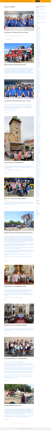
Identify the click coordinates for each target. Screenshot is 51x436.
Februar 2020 (37, 109)
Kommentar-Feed (38, 213)
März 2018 (37, 133)
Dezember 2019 (38, 111)
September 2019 (38, 114)
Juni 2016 (37, 155)
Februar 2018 (37, 134)
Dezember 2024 (38, 49)
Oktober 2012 (37, 194)
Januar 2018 (37, 135)
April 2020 (37, 108)
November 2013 (38, 183)
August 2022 (37, 79)
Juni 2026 (37, 29)
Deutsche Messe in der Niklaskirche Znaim (15, 286)
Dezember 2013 (38, 182)
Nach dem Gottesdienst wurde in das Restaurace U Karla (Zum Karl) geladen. (13, 297)
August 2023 (37, 66)
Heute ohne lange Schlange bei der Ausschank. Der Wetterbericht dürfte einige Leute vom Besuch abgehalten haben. (17, 104)
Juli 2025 (37, 41)
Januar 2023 (37, 74)
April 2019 (37, 120)
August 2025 (37, 40)
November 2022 (38, 76)
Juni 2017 (37, 143)
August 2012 (37, 195)
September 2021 (38, 90)
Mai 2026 (37, 30)
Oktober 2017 (37, 138)
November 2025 (38, 37)
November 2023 (38, 63)
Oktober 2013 (37, 184)
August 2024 (37, 53)
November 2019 (38, 112)
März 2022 (37, 85)
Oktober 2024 (37, 51)
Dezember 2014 (38, 171)
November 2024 (38, 50)
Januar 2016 (37, 159)
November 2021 (38, 88)
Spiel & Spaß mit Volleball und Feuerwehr (15, 64)
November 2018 (38, 124)
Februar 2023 (37, 73)
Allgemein (7, 39)
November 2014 (38, 172)
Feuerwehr (9, 380)
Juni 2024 (37, 55)
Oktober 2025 (37, 38)
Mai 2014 (37, 179)
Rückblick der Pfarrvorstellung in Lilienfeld (15, 325)
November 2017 (38, 137)
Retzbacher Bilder (25, 428)
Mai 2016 (37, 156)
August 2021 (37, 91)
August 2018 (37, 127)
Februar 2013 (37, 193)
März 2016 (37, 158)
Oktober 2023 (37, 64)
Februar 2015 (37, 170)
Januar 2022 (37, 86)
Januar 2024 (37, 61)
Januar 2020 (37, 110)
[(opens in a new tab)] (19, 21)
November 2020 (38, 101)
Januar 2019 (37, 122)
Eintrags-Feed (37, 212)
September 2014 (38, 174)
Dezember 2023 (38, 62)
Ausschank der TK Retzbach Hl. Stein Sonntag (16, 32)
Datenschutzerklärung (46, 1)
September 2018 (38, 126)
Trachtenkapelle (9, 39)
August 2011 (37, 197)
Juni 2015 (37, 167)
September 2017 (38, 139)
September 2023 (38, 65)
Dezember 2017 (38, 136)
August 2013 (37, 186)
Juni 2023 (37, 68)
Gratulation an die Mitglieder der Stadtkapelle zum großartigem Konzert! (12, 169)
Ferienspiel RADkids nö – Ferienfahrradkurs (15, 358)
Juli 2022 (37, 80)
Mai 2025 (37, 43)
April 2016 (37, 157)
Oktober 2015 (37, 162)
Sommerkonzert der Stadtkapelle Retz (14, 162)
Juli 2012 (37, 196)
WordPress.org (38, 214)
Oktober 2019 (37, 113)
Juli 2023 (37, 67)
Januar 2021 (37, 99)
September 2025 (38, 39)
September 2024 (38, 52)
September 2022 (38, 78)
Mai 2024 (37, 56)
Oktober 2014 (37, 173)
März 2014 (37, 181)
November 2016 (38, 149)
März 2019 (37, 121)
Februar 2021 (37, 98)
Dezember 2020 (38, 100)
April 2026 (37, 31)
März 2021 (37, 97)
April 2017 (37, 145)
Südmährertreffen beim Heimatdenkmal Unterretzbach (18, 232)
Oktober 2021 (37, 89)
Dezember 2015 (38, 160)
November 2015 (38, 161)
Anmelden (37, 211)
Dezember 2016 (38, 148)
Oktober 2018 (37, 125)
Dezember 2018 (38, 123)
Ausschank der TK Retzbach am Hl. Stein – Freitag (17, 101)
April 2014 (37, 180)
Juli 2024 (37, 54)
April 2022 (37, 84)
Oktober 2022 (37, 77)
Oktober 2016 (37, 150)
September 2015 (38, 163)
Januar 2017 (37, 147)
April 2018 (37, 132)
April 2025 (37, 44)
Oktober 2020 (37, 102)
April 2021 (37, 96)
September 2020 (38, 103)
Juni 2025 (37, 42)
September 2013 (38, 185)
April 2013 (37, 191)
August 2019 (37, 115)
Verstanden (37, 1)
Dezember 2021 (38, 87)
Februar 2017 (37, 146)
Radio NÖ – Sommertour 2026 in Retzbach (15, 198)
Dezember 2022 (38, 75)
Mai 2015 (37, 168)
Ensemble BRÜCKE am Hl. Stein (12, 405)
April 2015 (37, 169)
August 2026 (37, 27)
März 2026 (37, 32)
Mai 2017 (37, 144)
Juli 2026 (37, 28)
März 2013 (37, 192)
